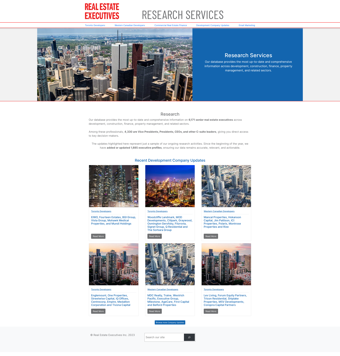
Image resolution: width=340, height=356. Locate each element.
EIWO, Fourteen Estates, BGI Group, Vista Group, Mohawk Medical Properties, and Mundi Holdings (113, 220)
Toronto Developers (101, 211)
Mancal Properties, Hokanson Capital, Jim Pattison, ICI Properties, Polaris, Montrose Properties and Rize (222, 222)
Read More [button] (99, 237)
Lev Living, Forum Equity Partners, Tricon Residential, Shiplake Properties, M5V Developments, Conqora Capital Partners (225, 300)
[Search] (189, 337)
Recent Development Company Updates (170, 160)
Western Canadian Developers (219, 211)
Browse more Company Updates (170, 322)
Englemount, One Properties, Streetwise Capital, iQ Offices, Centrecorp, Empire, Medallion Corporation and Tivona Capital (110, 300)
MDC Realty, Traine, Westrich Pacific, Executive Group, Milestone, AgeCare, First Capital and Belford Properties (168, 300)
